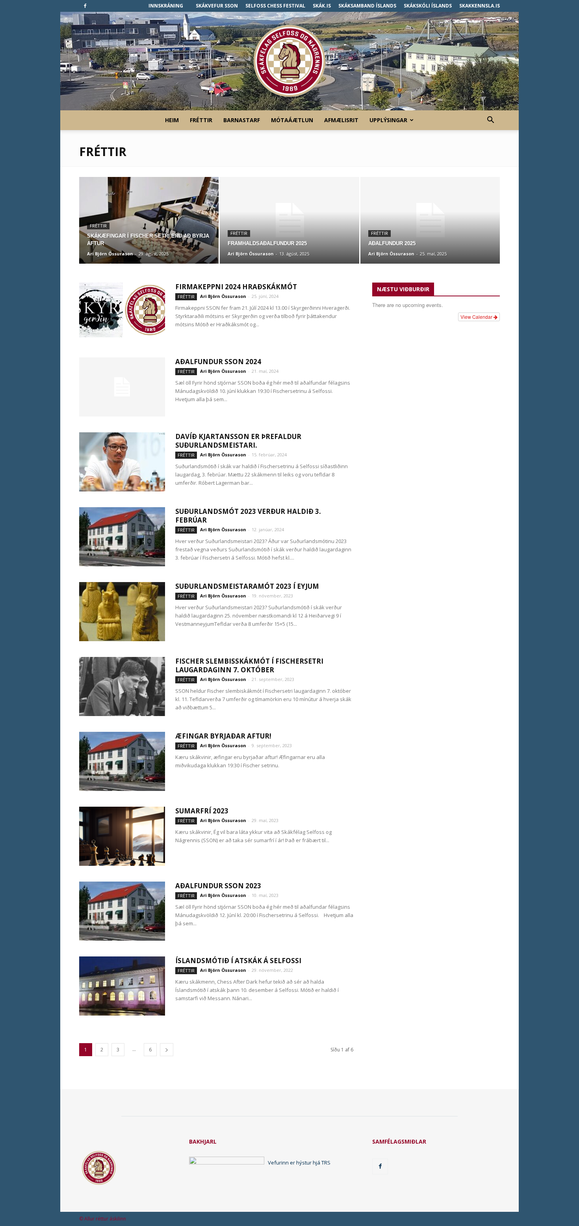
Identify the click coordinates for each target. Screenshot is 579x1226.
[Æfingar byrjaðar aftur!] (122, 761)
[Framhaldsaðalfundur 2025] (289, 220)
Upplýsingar (388, 120)
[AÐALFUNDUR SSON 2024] (122, 387)
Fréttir (201, 120)
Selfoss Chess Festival (275, 5)
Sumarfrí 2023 (201, 810)
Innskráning (165, 5)
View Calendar (477, 316)
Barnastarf (241, 120)
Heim (172, 120)
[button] (490, 121)
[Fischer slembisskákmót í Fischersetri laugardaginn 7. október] (122, 686)
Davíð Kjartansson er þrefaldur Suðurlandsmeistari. (238, 441)
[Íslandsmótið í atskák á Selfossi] (122, 986)
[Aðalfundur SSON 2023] (122, 911)
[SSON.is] (289, 61)
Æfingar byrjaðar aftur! (223, 735)
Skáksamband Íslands (367, 5)
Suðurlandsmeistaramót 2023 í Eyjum (247, 586)
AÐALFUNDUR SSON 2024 (218, 361)
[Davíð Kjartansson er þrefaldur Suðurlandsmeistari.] (122, 461)
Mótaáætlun (292, 120)
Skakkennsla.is (479, 5)
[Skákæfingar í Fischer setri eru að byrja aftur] (149, 220)
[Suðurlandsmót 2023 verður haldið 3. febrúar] (122, 536)
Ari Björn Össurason (110, 254)
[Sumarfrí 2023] (122, 836)
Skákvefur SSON (217, 5)
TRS (325, 1162)
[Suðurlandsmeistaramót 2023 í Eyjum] (122, 611)
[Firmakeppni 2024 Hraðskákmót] (122, 310)
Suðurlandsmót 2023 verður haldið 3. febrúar (248, 516)
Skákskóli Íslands (428, 5)
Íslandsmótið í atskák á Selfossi (238, 960)
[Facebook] (85, 6)
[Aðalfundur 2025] (430, 220)
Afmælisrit (341, 120)
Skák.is (322, 5)
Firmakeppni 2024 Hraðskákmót (236, 286)
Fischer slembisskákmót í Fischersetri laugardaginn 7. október (249, 665)
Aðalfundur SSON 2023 (218, 885)
